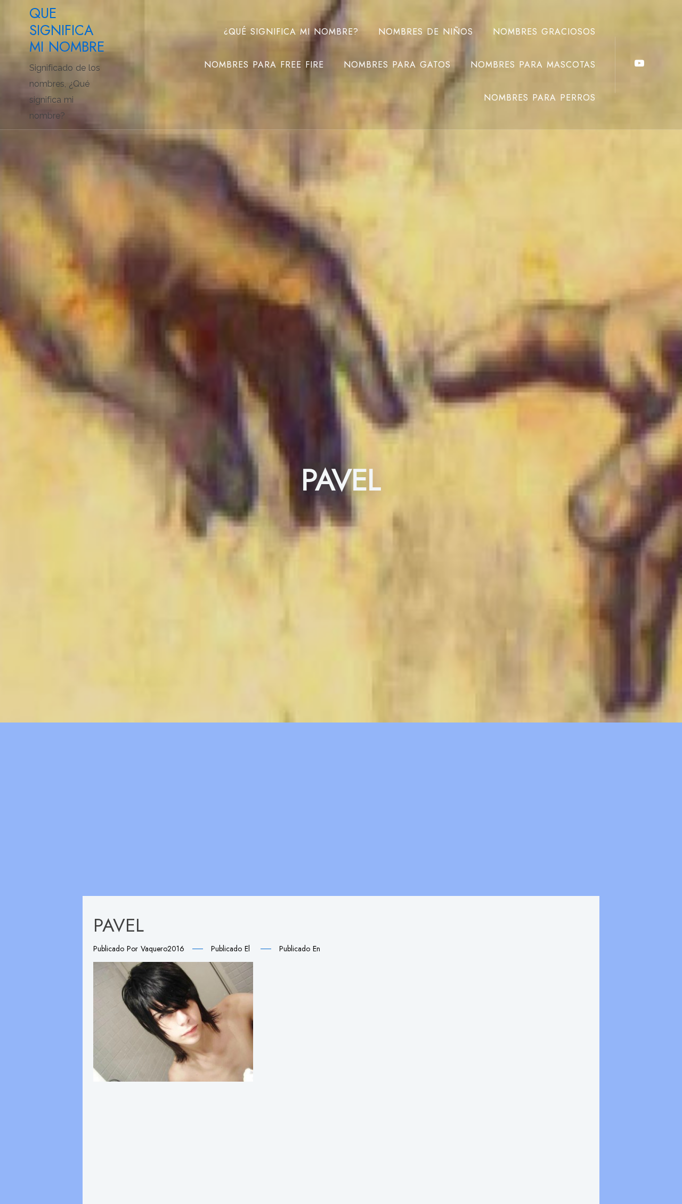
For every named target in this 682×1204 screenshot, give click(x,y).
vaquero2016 (162, 948)
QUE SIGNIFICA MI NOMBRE (66, 30)
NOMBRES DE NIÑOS (425, 32)
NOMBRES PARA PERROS (540, 98)
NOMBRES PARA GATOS (397, 65)
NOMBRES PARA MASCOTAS (533, 65)
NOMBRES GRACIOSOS (544, 32)
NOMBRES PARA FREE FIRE (264, 65)
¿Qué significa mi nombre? (291, 32)
